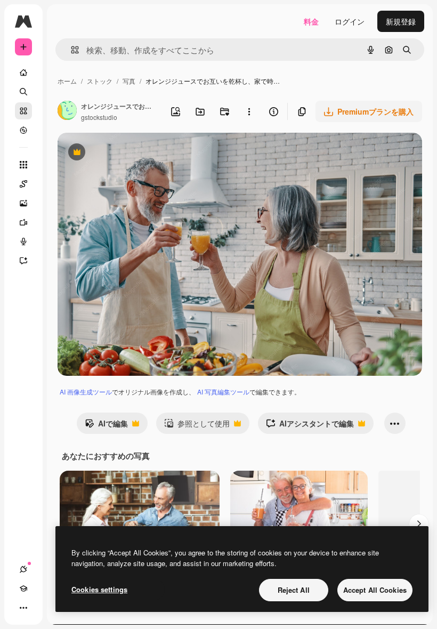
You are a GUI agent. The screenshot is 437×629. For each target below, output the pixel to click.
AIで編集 (106, 426)
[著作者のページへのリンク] (67, 111)
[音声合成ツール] (23, 241)
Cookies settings (99, 589)
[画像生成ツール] (23, 203)
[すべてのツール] (23, 164)
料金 (311, 21)
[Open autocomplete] (70, 50)
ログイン (350, 21)
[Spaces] (23, 183)
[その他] (23, 607)
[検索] (23, 91)
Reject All (294, 590)
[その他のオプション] (249, 111)
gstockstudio (99, 117)
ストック (99, 80)
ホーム (67, 80)
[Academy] (23, 588)
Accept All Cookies (375, 590)
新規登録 (401, 21)
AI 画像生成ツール (86, 391)
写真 (129, 80)
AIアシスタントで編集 (310, 426)
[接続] (23, 569)
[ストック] (23, 110)
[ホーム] (23, 72)
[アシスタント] (23, 260)
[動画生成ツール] (23, 222)
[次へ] (418, 524)
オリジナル (131, 153)
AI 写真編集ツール (223, 391)
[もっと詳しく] (23, 130)
